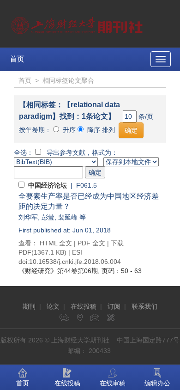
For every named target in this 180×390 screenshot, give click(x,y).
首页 (17, 59)
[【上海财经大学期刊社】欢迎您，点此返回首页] (78, 23)
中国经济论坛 (47, 185)
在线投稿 (83, 306)
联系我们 (144, 306)
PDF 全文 (91, 243)
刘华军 (28, 217)
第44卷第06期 (58, 270)
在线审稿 (113, 383)
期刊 (29, 306)
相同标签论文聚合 (68, 80)
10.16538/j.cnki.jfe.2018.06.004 (75, 261)
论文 (53, 306)
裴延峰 (68, 217)
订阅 (114, 306)
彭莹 (48, 217)
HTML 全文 (56, 243)
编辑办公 (157, 383)
